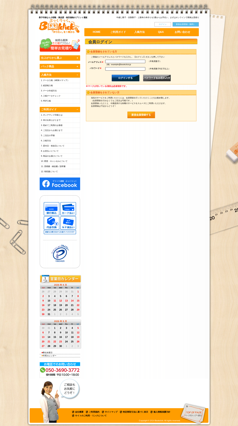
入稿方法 (139, 32)
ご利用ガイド (118, 32)
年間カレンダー (49, 356)
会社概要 (79, 412)
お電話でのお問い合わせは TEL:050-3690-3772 (60, 370)
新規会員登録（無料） (185, 24)
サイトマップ (111, 412)
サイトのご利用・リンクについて (91, 415)
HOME (97, 32)
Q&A (161, 32)
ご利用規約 (94, 412)
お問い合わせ (182, 32)
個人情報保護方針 (161, 412)
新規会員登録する (141, 114)
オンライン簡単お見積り (60, 45)
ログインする (125, 77)
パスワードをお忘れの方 (157, 77)
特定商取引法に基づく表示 (135, 412)
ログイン (163, 24)
